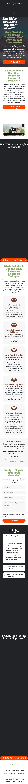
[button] (14, 13)
